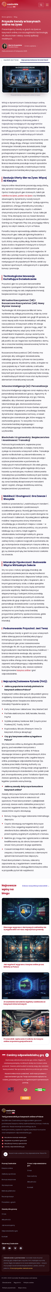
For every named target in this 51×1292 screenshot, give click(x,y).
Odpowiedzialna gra (10, 1231)
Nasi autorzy (32, 1176)
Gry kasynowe (7, 1185)
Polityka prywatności (9, 1288)
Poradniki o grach (8, 1202)
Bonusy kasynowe (9, 1179)
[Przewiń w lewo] (1, 60)
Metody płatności (8, 1191)
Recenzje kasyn (8, 1197)
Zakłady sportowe (9, 1174)
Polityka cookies (29, 1283)
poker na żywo (25, 195)
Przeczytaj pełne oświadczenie (21, 1268)
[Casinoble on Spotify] (21, 1248)
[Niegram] (40, 1090)
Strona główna (7, 17)
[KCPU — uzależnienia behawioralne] (11, 1090)
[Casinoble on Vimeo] (15, 1248)
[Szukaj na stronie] (41, 5)
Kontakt (30, 1187)
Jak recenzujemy (8, 1225)
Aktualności (31, 1182)
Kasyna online (7, 1168)
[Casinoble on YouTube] (9, 1248)
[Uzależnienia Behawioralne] (25, 1098)
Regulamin (17, 1283)
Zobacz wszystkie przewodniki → (35, 886)
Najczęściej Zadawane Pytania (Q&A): (34, 60)
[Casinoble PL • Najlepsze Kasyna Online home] (8, 1110)
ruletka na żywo (9, 195)
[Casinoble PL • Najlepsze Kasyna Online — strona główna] (10, 4)
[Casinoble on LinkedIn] (4, 1248)
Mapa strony (22, 1288)
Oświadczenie (6, 1283)
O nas (29, 1170)
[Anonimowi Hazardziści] (25, 1090)
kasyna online (23, 670)
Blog (15, 17)
